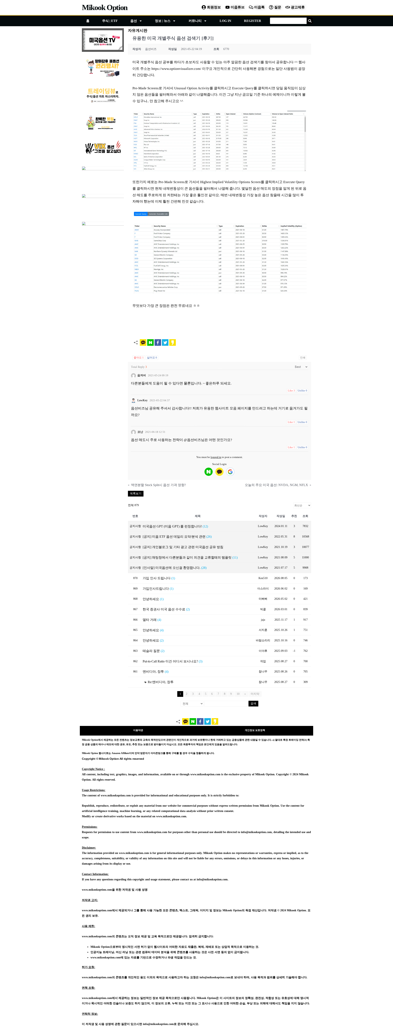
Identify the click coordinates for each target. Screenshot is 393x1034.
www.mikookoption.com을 (98, 889)
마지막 (255, 693)
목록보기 (135, 493)
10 (238, 693)
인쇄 (302, 357)
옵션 (133, 21)
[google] (230, 472)
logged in (216, 457)
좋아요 (139, 357)
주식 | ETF (110, 21)
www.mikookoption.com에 (106, 957)
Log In (225, 21)
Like (291, 390)
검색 (253, 703)
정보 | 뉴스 (163, 21)
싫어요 (152, 357)
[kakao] (219, 472)
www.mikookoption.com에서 (100, 910)
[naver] (208, 472)
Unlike (302, 390)
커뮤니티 (195, 21)
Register (252, 21)
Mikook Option (104, 7)
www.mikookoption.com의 (98, 936)
